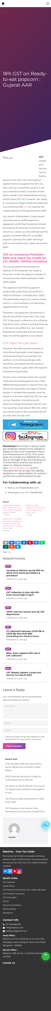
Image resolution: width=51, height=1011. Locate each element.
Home (6, 901)
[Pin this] (30, 543)
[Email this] (6, 543)
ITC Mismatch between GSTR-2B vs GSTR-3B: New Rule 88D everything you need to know (25, 633)
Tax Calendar (9, 882)
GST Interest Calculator (14, 894)
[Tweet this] (18, 543)
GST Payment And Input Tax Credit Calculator (24, 890)
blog (10, 552)
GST (26, 207)
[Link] (3, 3)
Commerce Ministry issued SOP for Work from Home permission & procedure (25, 573)
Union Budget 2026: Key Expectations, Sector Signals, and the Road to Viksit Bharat (23, 767)
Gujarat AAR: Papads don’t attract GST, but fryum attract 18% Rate (12, 507)
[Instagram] (19, 871)
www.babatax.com (19, 467)
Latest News (9, 886)
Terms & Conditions (12, 905)
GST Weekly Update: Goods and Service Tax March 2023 (23, 673)
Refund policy (9, 909)
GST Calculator (10, 897)
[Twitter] (10, 871)
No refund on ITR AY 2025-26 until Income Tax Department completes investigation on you (25, 789)
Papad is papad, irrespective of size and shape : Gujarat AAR (35, 507)
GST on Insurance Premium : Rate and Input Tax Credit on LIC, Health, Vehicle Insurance (25, 258)
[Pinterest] (14, 871)
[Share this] (12, 543)
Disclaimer (8, 913)
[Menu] (48, 4)
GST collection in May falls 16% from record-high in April (22, 593)
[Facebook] (5, 871)
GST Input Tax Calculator (20, 343)
